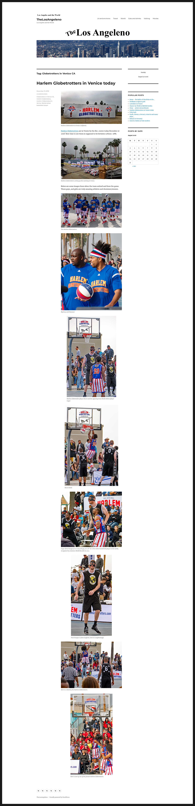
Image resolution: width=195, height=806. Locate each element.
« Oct (134, 166)
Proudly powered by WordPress (59, 797)
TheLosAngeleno (49, 19)
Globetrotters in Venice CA (45, 97)
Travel (115, 18)
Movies (155, 18)
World (123, 18)
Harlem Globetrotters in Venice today (76, 83)
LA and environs (103, 18)
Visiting (147, 18)
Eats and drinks (134, 18)
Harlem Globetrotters (69, 131)
